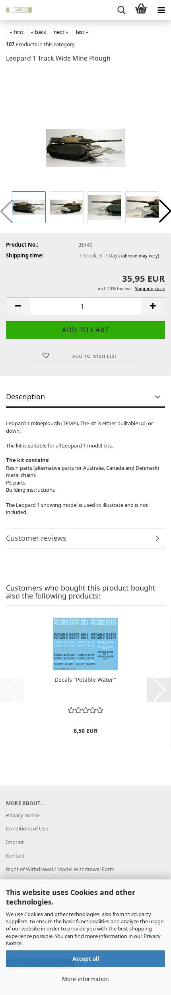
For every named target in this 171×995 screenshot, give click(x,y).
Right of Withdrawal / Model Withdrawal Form (60, 869)
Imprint (15, 842)
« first (16, 31)
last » (82, 31)
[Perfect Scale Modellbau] (16, 10)
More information (85, 979)
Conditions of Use (27, 828)
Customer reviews (36, 538)
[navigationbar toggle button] (161, 10)
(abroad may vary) (140, 256)
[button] (18, 306)
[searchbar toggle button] (121, 10)
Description (25, 396)
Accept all (85, 958)
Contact (15, 855)
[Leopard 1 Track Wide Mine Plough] (85, 129)
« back (38, 31)
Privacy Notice (23, 815)
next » (61, 31)
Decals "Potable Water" (85, 679)
